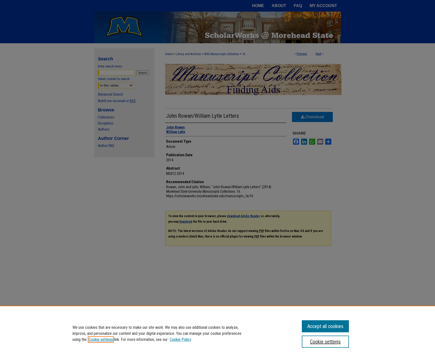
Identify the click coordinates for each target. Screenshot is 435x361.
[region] (217, 333)
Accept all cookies (325, 326)
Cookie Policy (180, 339)
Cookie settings (101, 339)
